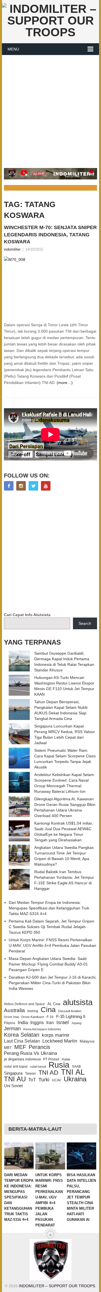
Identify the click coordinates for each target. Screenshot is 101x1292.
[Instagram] (21, 486)
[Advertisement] (50, 108)
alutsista (78, 1002)
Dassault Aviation (69, 1011)
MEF (20, 1047)
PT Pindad (51, 1059)
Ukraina (75, 1079)
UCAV (56, 1080)
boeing (32, 1011)
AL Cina (53, 1004)
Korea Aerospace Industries (42, 1029)
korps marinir (56, 1035)
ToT (32, 1079)
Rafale (66, 1059)
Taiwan (30, 1073)
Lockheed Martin (59, 1041)
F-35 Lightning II (70, 1016)
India (23, 1022)
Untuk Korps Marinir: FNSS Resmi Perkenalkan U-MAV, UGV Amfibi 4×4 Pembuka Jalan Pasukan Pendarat (52, 945)
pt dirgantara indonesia (22, 1059)
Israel (62, 1022)
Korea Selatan (21, 1035)
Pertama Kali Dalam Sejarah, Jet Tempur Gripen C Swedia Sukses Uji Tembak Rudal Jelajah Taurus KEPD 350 (51, 927)
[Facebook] (8, 486)
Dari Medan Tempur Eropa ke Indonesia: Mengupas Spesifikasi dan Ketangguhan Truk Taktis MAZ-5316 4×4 (49, 908)
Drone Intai (11, 1017)
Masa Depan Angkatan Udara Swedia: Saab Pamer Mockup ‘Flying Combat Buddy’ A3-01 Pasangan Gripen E (48, 964)
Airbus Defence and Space (24, 1004)
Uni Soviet (13, 1085)
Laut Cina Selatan (22, 1041)
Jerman (12, 1028)
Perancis (39, 1047)
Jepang (76, 1023)
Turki (43, 1079)
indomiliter (12, 249)
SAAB (76, 1066)
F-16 (50, 1017)
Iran (50, 1022)
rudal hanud (38, 1066)
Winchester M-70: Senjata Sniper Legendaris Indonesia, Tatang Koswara (50, 234)
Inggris (37, 1022)
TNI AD (48, 1072)
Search (85, 623)
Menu (13, 49)
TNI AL (73, 1072)
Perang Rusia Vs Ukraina (30, 1053)
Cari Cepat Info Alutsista (27, 615)
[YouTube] (45, 486)
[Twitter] (33, 486)
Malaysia (87, 1041)
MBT (8, 1048)
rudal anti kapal (15, 1066)
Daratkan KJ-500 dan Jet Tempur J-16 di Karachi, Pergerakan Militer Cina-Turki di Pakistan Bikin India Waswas (53, 983)
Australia (14, 1010)
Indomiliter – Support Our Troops (57, 1286)
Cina (48, 1009)
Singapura (13, 1073)
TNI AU (15, 1079)
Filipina (9, 1023)
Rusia (59, 1065)
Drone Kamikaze (32, 1017)
